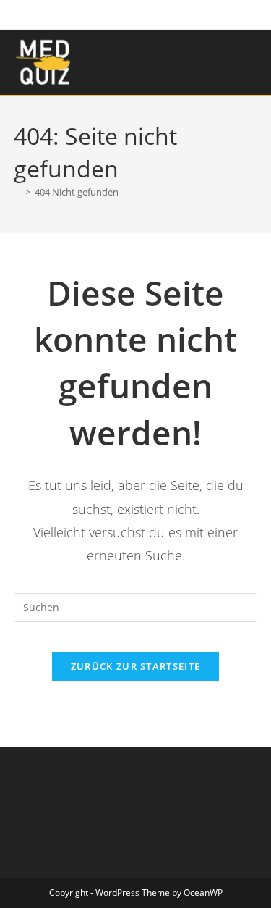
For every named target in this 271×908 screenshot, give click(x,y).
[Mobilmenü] (253, 62)
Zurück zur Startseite (135, 666)
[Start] (17, 191)
